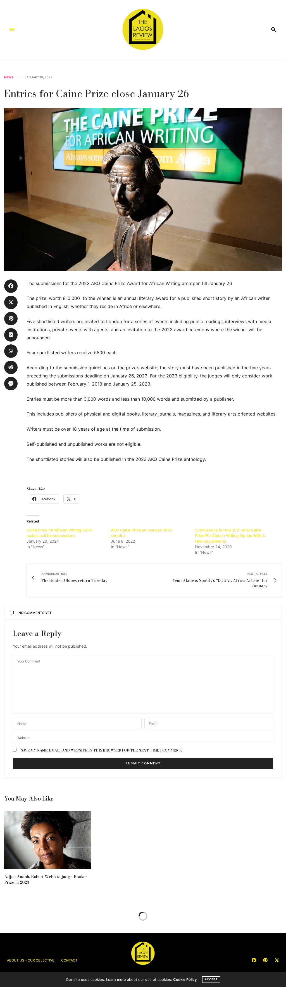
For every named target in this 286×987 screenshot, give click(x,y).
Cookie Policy (185, 979)
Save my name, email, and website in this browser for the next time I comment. (101, 750)
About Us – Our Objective (30, 960)
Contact (69, 960)
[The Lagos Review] (143, 29)
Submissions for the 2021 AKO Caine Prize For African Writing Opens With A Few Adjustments (230, 535)
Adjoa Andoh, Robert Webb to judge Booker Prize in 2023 (45, 879)
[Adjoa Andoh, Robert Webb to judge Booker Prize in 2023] (47, 840)
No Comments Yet (35, 613)
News (8, 77)
